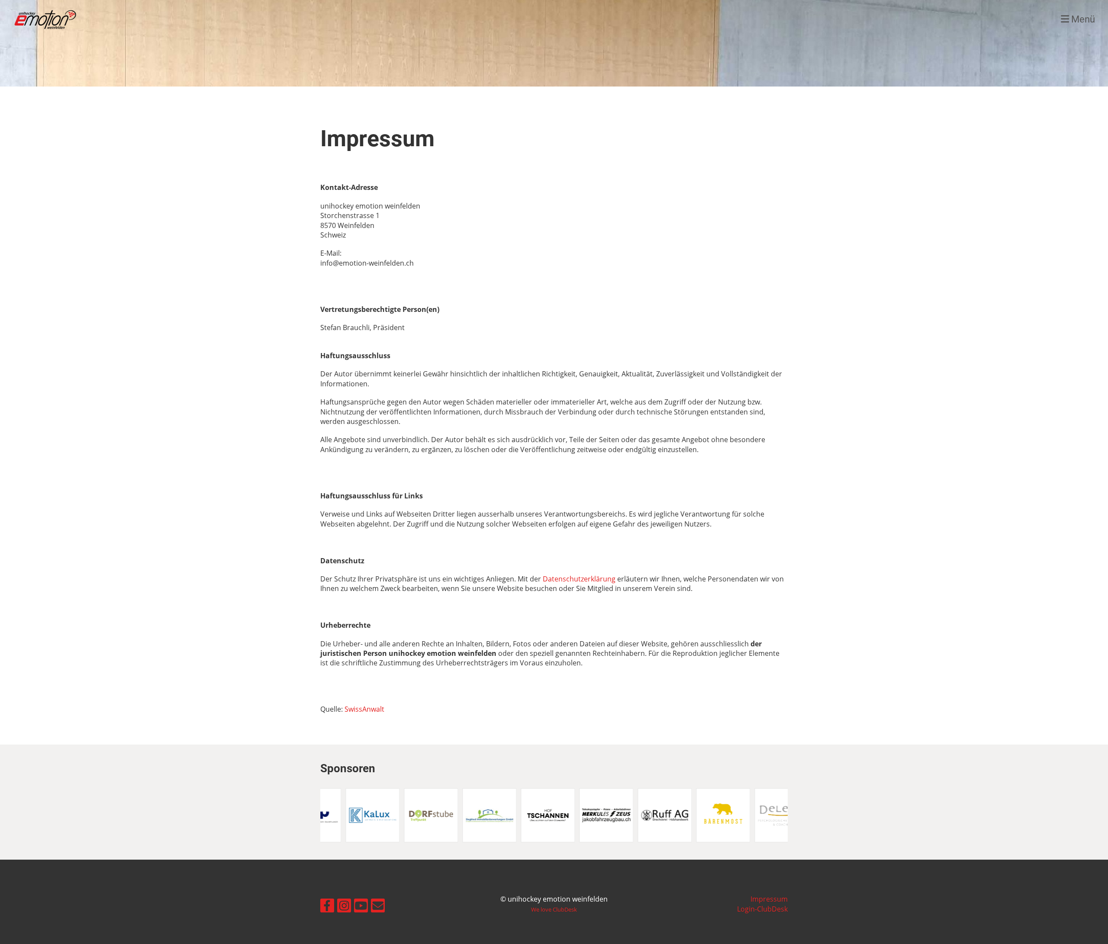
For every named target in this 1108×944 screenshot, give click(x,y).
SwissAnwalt (364, 709)
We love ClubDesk (554, 909)
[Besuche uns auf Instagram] (344, 903)
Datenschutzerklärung (580, 579)
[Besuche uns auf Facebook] (327, 903)
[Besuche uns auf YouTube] (361, 903)
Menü (1082, 19)
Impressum (769, 899)
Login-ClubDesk (762, 909)
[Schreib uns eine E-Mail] (378, 903)
